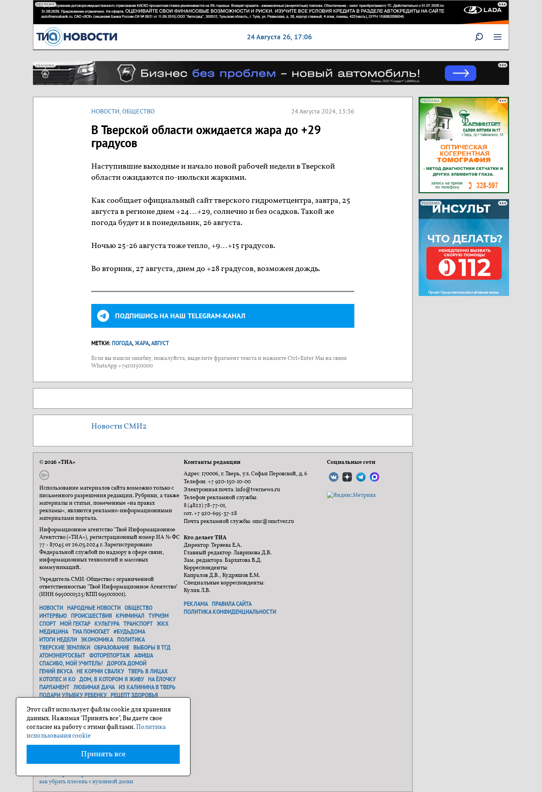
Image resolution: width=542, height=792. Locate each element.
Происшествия (91, 615)
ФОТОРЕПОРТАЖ (109, 655)
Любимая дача (94, 687)
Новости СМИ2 (119, 426)
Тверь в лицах (148, 671)
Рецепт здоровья (134, 695)
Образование (111, 647)
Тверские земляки (64, 647)
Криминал (130, 615)
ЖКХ (163, 623)
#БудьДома (129, 631)
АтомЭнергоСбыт (62, 655)
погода (122, 343)
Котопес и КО (57, 679)
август (160, 343)
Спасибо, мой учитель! (71, 663)
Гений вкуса (56, 671)
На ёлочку (162, 679)
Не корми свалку (100, 671)
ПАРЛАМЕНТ (54, 687)
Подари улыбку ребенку (73, 695)
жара (142, 343)
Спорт (47, 623)
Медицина (53, 631)
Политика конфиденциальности (230, 611)
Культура (106, 623)
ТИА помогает (91, 631)
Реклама (196, 603)
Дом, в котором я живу (111, 679)
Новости (105, 111)
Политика (131, 639)
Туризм (158, 615)
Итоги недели (58, 639)
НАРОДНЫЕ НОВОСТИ (94, 607)
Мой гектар (75, 623)
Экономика (97, 639)
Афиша (143, 655)
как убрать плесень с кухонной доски (86, 782)
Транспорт (138, 623)
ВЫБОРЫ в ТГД (152, 647)
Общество (138, 111)
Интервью (53, 615)
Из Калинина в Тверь (147, 687)
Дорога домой (126, 663)
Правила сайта (232, 603)
